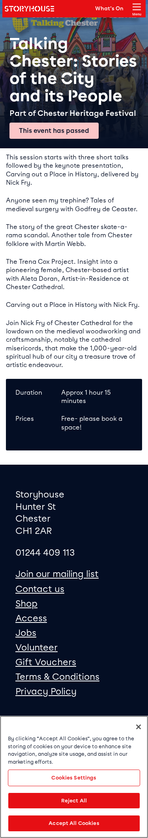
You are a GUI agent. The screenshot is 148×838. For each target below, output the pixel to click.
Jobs (25, 632)
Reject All (74, 801)
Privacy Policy (46, 691)
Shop (26, 603)
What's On (109, 8)
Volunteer (36, 647)
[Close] (138, 727)
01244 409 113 (45, 552)
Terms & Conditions (57, 676)
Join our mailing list (57, 573)
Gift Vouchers (45, 662)
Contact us (39, 588)
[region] (74, 777)
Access (31, 618)
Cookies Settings (73, 778)
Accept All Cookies (74, 823)
